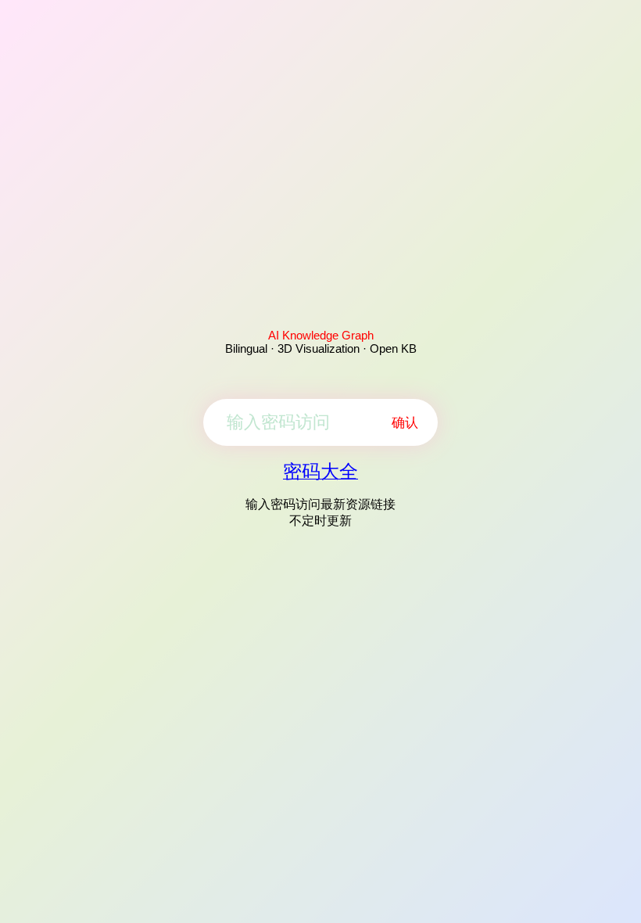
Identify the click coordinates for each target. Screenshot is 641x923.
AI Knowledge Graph (321, 335)
